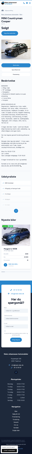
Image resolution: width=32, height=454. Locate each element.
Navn (5, 307)
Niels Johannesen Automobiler (10, 14)
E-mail (5, 323)
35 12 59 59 (17, 290)
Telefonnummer (8, 315)
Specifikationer (16, 70)
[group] (16, 49)
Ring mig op (16, 340)
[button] (23, 55)
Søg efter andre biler (9, 33)
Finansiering (16, 74)
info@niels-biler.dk (17, 294)
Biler (21, 14)
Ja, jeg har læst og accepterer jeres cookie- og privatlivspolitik (16, 334)
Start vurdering (9, 450)
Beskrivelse (16, 65)
